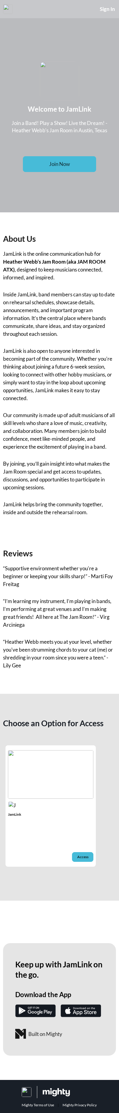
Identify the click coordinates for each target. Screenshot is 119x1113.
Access (82, 857)
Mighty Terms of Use (38, 1105)
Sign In (107, 9)
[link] (50, 806)
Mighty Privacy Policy (80, 1105)
